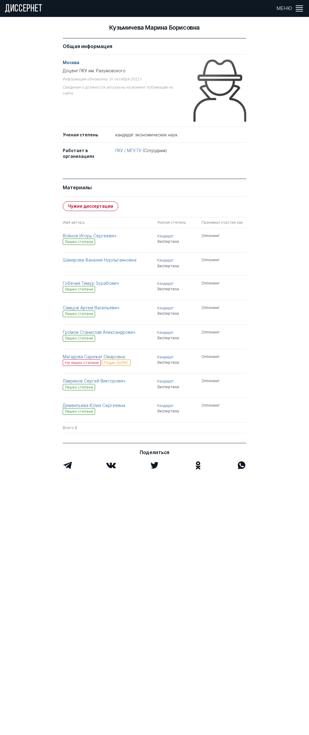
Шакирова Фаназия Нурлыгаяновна (99, 259)
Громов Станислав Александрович (99, 332)
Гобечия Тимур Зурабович (91, 283)
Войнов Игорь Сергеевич (89, 235)
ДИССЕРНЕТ (24, 9)
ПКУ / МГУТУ (128, 150)
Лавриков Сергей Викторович (94, 380)
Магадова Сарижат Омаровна (94, 356)
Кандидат (165, 236)
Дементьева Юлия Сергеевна (94, 405)
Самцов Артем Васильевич (91, 307)
